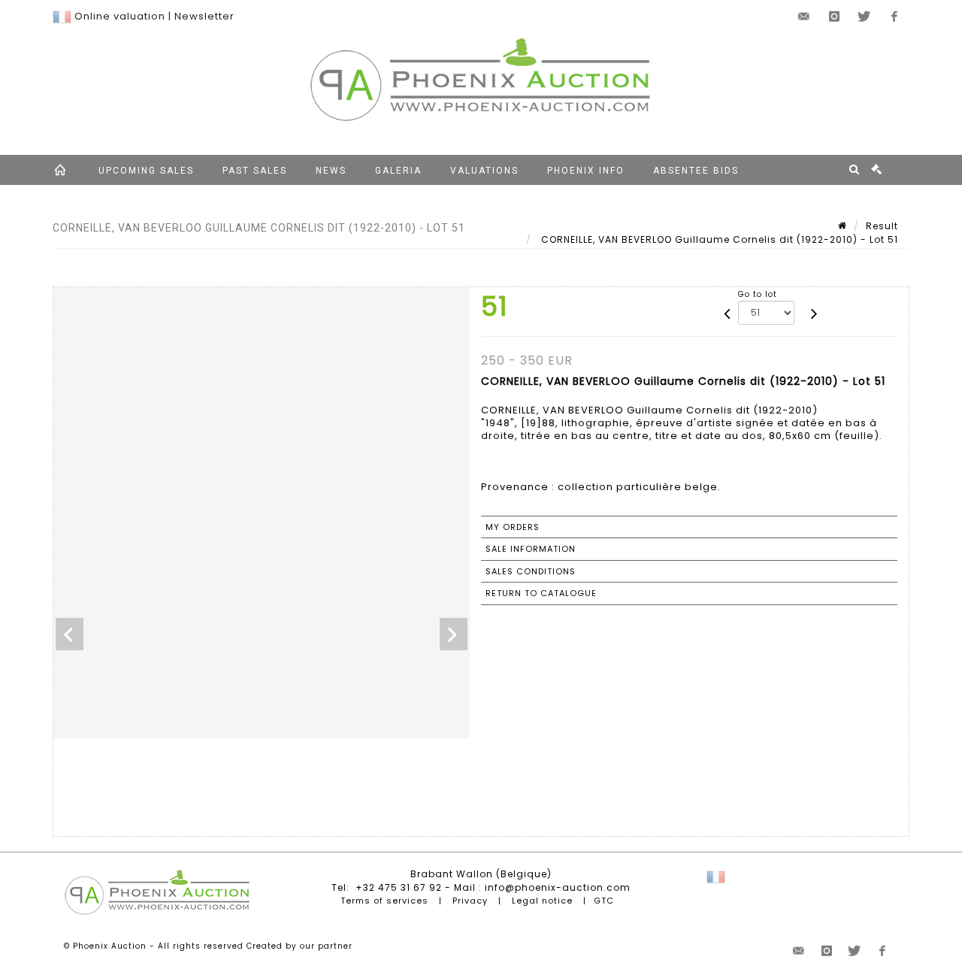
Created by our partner (299, 946)
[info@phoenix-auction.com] (804, 16)
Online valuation (119, 16)
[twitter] (864, 16)
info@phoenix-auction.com (558, 887)
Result (882, 226)
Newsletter (204, 16)
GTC (604, 901)
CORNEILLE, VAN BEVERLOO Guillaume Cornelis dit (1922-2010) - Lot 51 (718, 239)
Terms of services (384, 901)
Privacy (470, 901)
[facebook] (894, 16)
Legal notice (542, 901)
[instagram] (834, 16)
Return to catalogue (541, 593)
